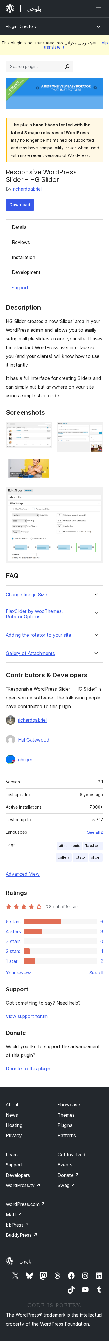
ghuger (25, 759)
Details (19, 227)
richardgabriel (27, 189)
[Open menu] (99, 8)
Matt (14, 1215)
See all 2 (95, 832)
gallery (64, 857)
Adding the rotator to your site (38, 635)
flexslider (93, 845)
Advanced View (23, 874)
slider (96, 857)
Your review (18, 973)
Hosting (14, 1125)
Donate (68, 1175)
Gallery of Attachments (30, 653)
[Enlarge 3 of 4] (44, 464)
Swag (66, 1185)
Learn (12, 1154)
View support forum (27, 1016)
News (12, 1115)
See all (96, 973)
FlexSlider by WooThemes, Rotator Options (34, 614)
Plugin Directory (21, 26)
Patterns (67, 1135)
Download (20, 204)
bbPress (17, 1225)
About (12, 1104)
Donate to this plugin (28, 1068)
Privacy (14, 1135)
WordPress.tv (23, 1185)
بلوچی (25, 1261)
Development (26, 272)
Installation (23, 257)
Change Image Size (26, 594)
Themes (66, 1115)
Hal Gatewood (33, 740)
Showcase (69, 1104)
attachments (69, 845)
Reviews (21, 242)
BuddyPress (21, 1235)
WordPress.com (25, 1204)
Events (65, 1165)
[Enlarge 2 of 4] (95, 430)
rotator (80, 857)
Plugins (65, 1125)
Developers (18, 1175)
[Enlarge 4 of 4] (95, 495)
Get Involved (71, 1154)
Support (20, 287)
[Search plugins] (67, 66)
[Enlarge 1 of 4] (44, 430)
